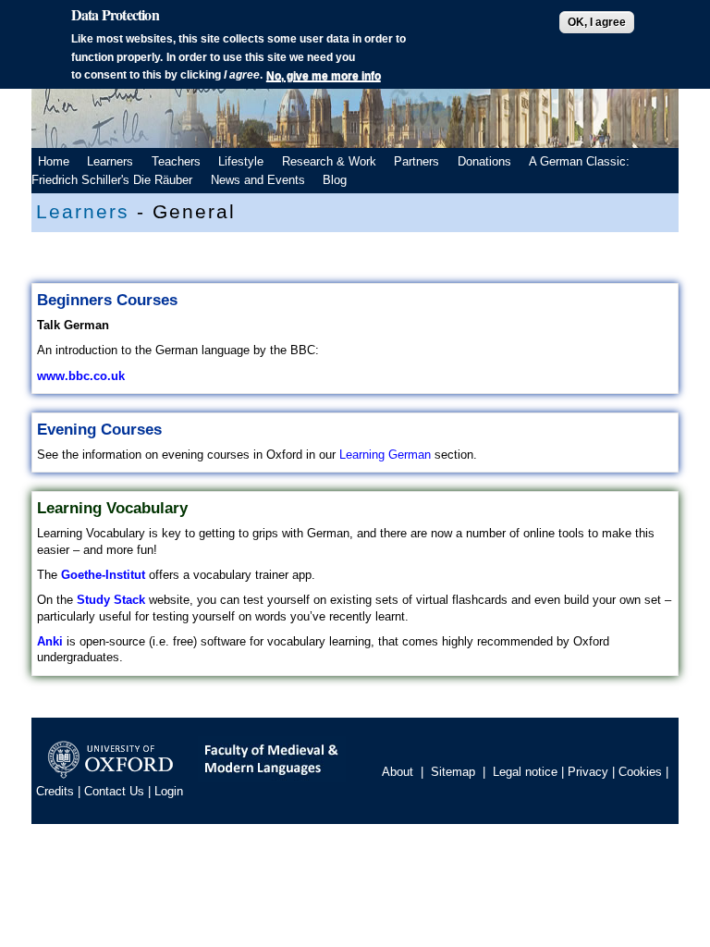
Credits (55, 791)
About (397, 773)
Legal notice (525, 773)
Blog (335, 180)
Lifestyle (240, 161)
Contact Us (114, 791)
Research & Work (329, 161)
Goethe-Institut (103, 575)
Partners (416, 161)
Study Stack (111, 600)
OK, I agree (597, 22)
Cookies (640, 773)
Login (168, 791)
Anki (52, 641)
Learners (110, 161)
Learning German (385, 454)
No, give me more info (323, 75)
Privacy (588, 773)
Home (53, 161)
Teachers (176, 161)
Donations (484, 161)
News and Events (258, 180)
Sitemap (453, 773)
